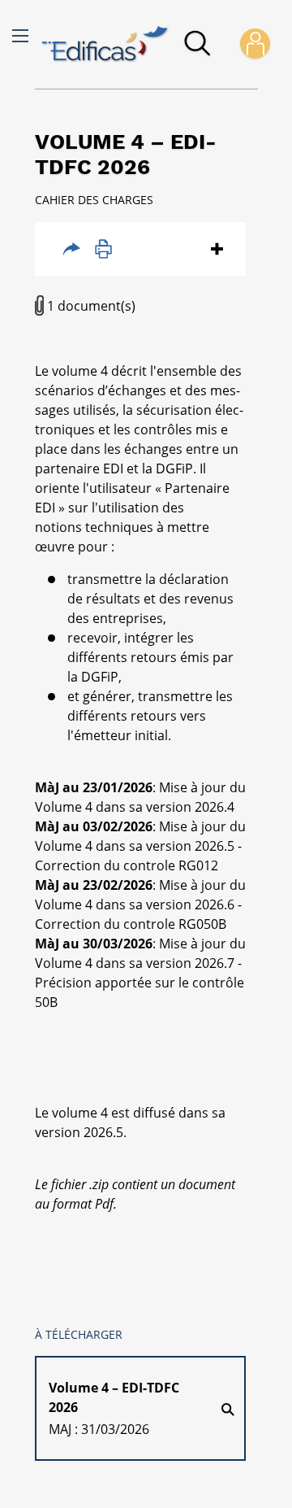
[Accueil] (105, 44)
